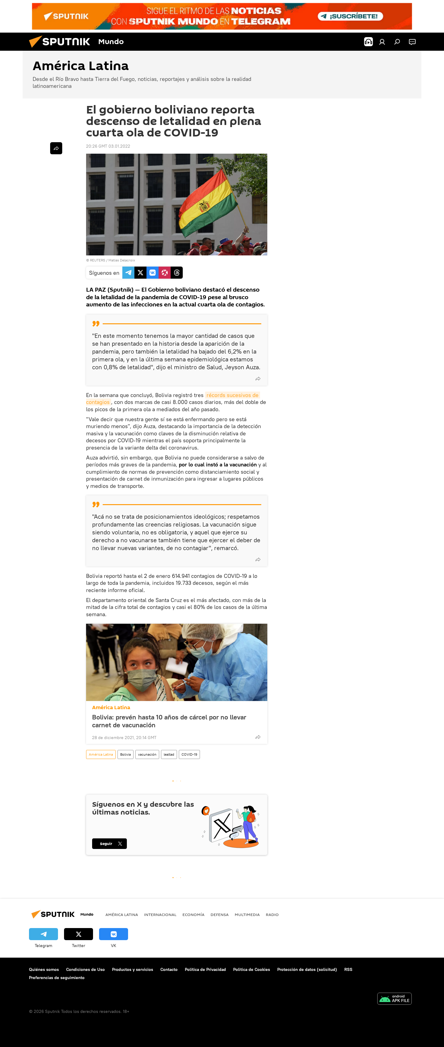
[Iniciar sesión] (382, 42)
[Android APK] (394, 999)
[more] (258, 379)
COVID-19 (189, 754)
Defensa (220, 914)
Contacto (169, 969)
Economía (193, 914)
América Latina (111, 707)
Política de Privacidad (205, 969)
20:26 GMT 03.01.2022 (108, 146)
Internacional (160, 914)
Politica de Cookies (251, 969)
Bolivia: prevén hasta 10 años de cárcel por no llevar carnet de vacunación (169, 721)
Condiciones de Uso (85, 969)
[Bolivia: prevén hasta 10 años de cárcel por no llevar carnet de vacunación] (176, 662)
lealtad (169, 754)
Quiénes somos (44, 969)
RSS (348, 969)
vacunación (147, 754)
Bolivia (125, 754)
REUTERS (97, 260)
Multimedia (247, 914)
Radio (272, 914)
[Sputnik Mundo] (62, 49)
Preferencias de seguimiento (57, 977)
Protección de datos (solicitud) (307, 969)
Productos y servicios (132, 969)
